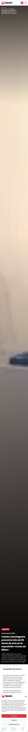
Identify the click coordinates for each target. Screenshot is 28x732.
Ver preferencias (14, 724)
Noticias (7, 9)
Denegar (14, 720)
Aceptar (14, 716)
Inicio (2, 9)
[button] (25, 696)
